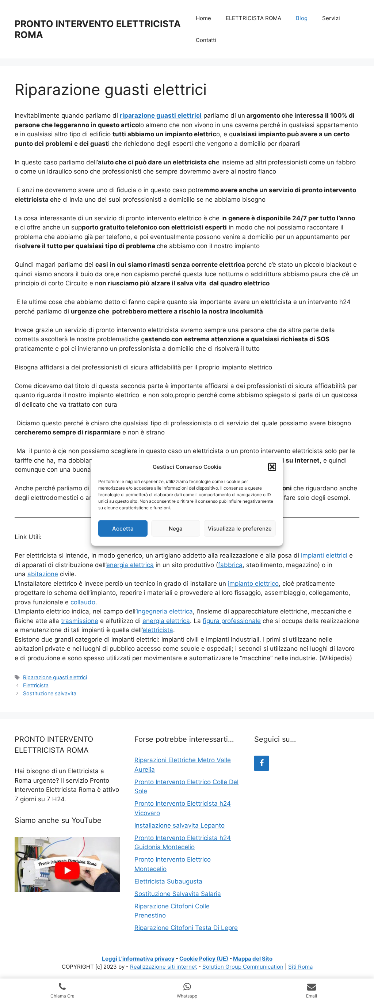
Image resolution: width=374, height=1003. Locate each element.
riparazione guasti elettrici (161, 115)
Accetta (123, 528)
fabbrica (230, 565)
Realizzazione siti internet (163, 966)
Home (203, 18)
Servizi (331, 18)
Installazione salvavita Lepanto (179, 825)
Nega (176, 528)
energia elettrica (130, 565)
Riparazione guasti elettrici (55, 677)
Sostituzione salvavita (49, 693)
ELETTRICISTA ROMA (253, 18)
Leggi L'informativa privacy (138, 958)
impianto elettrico (253, 583)
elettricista (157, 630)
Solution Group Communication (242, 966)
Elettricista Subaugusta (168, 881)
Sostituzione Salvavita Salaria (177, 893)
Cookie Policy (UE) (203, 958)
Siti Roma (300, 966)
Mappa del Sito (252, 958)
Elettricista (36, 685)
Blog (302, 18)
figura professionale (232, 620)
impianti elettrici (324, 555)
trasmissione (79, 620)
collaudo (82, 602)
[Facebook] (261, 763)
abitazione (42, 574)
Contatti (206, 40)
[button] (272, 467)
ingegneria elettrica (165, 611)
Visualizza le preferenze (240, 528)
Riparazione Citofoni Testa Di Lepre (186, 927)
